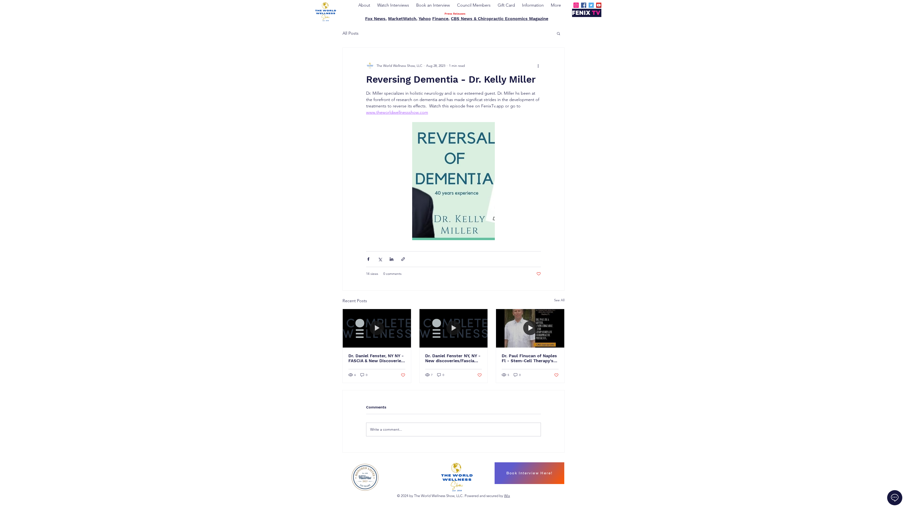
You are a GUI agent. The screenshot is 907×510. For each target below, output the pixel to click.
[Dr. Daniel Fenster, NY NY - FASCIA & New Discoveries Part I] (377, 328)
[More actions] (538, 65)
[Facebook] (583, 5)
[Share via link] (403, 259)
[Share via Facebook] (368, 259)
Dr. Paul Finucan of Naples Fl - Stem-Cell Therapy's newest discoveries (529, 358)
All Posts (350, 33)
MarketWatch (402, 18)
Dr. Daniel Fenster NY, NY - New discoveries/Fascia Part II (452, 358)
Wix (507, 495)
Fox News (375, 18)
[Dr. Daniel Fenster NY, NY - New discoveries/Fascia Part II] (453, 328)
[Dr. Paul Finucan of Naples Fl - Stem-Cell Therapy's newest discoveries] (530, 328)
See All (559, 300)
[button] (558, 33)
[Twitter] (591, 5)
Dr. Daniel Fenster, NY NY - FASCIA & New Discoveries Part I (376, 358)
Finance (440, 18)
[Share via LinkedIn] (391, 259)
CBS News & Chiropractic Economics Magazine (499, 18)
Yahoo (425, 18)
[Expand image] (453, 181)
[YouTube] (598, 5)
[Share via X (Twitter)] (380, 259)
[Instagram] (576, 5)
